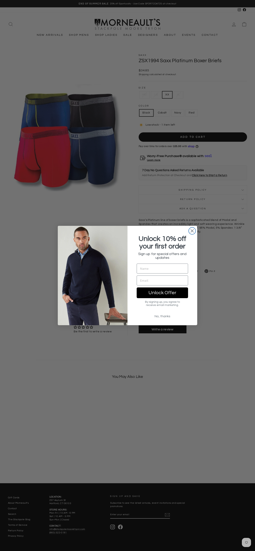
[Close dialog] (192, 230)
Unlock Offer (162, 292)
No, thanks (162, 316)
